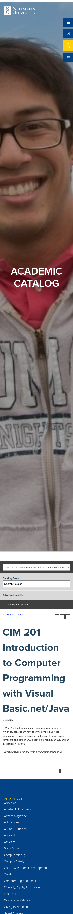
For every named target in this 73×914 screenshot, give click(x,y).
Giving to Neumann (16, 907)
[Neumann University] (20, 12)
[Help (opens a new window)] (67, 616)
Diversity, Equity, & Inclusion (22, 887)
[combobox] (36, 567)
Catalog (9, 874)
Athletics (9, 842)
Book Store (11, 848)
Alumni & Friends (15, 829)
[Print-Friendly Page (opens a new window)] (62, 616)
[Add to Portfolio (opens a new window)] (57, 616)
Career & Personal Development (26, 868)
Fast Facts (10, 894)
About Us (10, 803)
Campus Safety (14, 861)
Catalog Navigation (17, 604)
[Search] (66, 584)
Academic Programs (17, 809)
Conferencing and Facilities (22, 881)
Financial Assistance (17, 900)
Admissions (11, 822)
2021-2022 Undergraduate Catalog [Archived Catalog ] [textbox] (35, 567)
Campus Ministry (15, 855)
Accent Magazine (15, 816)
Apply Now (11, 835)
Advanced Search (13, 595)
